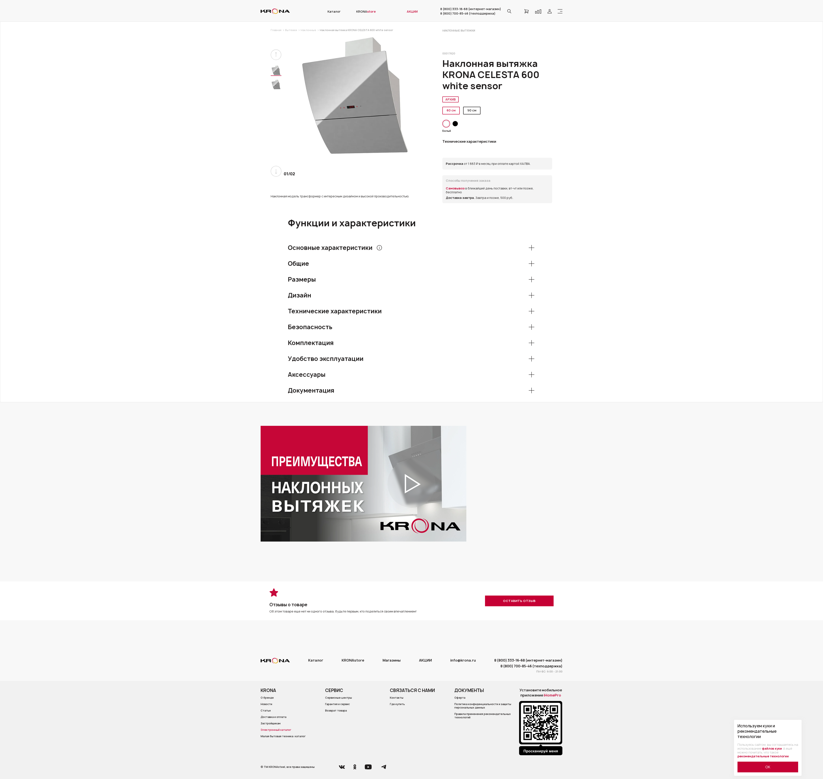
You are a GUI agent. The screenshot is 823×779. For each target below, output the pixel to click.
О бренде (267, 697)
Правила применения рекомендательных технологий (482, 715)
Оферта (459, 697)
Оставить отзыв (519, 601)
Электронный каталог (276, 730)
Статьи (266, 710)
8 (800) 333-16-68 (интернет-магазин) (470, 9)
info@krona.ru (463, 660)
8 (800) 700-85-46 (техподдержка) (467, 13)
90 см (471, 110)
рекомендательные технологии (763, 756)
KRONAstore (353, 660)
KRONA (366, 11)
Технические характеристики (469, 141)
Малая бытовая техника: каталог (283, 736)
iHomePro (552, 695)
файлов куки (772, 748)
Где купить (397, 704)
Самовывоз (455, 188)
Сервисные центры (338, 697)
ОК (767, 767)
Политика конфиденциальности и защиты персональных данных (482, 705)
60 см (451, 110)
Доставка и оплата (273, 717)
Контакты (396, 697)
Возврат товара (336, 710)
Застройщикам (271, 723)
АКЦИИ (425, 660)
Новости (266, 704)
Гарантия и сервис (337, 704)
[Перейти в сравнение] (538, 11)
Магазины (392, 660)
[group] (355, 96)
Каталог (334, 11)
